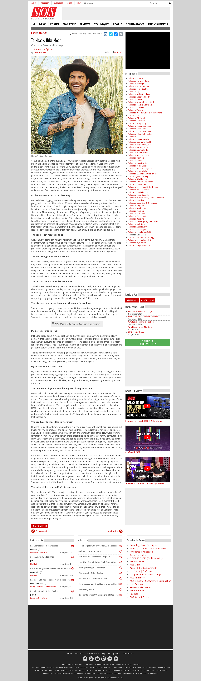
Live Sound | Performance (142, 571)
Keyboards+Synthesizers (38, 553)
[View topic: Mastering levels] (120, 589)
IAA (31, 561)
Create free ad (147, 300)
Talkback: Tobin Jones (137, 110)
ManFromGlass (36, 583)
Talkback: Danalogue (137, 229)
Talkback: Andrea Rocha (138, 150)
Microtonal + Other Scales (90, 573)
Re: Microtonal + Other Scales (44, 546)
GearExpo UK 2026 (132, 452)
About (69, 653)
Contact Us (79, 653)
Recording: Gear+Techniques (143, 545)
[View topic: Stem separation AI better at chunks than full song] (120, 584)
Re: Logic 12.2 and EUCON (42, 557)
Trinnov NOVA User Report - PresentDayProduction (144, 483)
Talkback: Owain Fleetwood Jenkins (142, 174)
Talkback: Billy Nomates (138, 179)
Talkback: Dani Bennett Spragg (141, 237)
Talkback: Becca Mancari (138, 155)
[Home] (44, 12)
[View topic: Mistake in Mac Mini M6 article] (120, 578)
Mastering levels (86, 589)
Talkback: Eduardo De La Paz (140, 134)
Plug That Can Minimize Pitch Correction (97, 562)
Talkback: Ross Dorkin (137, 163)
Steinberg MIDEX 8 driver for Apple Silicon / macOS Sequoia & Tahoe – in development (99, 546)
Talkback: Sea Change (137, 200)
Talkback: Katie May (136, 120)
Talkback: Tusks (135, 115)
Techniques (101, 24)
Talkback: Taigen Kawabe (138, 139)
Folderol (33, 549)
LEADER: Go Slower (136, 332)
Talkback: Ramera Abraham (139, 126)
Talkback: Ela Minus (136, 107)
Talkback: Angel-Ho (136, 205)
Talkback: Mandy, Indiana (138, 81)
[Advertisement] (148, 367)
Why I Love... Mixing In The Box (140, 322)
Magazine (69, 24)
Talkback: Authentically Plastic (140, 181)
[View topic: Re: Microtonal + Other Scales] (72, 546)
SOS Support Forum (139, 597)
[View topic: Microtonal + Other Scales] (120, 573)
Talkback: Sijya (134, 91)
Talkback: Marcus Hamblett (139, 240)
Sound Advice (135, 24)
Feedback (134, 593)
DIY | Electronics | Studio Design (146, 574)
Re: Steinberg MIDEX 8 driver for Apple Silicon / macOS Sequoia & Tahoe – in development (51, 568)
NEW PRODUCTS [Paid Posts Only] (146, 558)
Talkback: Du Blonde (136, 213)
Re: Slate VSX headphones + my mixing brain (51, 580)
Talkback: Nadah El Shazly (139, 97)
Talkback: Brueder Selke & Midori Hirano (145, 113)
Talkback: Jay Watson (137, 242)
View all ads (132, 300)
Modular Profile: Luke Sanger (140, 311)
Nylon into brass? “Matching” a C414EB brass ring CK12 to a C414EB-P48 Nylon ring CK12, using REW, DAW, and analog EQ (99, 595)
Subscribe (58, 3)
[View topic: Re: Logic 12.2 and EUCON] (72, 557)
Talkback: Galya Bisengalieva (140, 144)
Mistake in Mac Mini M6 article (92, 578)
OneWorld (34, 572)
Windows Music (137, 561)
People (117, 24)
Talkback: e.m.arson (136, 78)
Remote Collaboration (140, 587)
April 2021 (118, 52)
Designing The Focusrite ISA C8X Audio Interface (144, 420)
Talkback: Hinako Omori (138, 208)
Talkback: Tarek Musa (137, 128)
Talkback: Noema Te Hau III (139, 142)
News (42, 24)
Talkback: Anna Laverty (137, 227)
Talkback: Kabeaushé (137, 160)
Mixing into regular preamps (91, 567)
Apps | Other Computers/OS (143, 568)
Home (34, 24)
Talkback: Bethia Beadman (139, 94)
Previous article (43, 531)
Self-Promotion (137, 590)
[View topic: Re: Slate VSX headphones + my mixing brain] (72, 580)
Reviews (85, 24)
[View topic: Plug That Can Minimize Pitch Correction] (120, 562)
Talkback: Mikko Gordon (138, 166)
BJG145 (33, 595)
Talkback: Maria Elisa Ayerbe (140, 168)
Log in (33, 3)
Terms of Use (128, 653)
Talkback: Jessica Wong (138, 176)
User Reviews (136, 584)
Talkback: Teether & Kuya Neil (140, 105)
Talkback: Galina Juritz (137, 83)
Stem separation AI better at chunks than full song (99, 584)
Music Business (158, 24)
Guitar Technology (138, 555)
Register (45, 3)
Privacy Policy (113, 653)
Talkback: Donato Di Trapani (140, 86)
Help (79, 3)
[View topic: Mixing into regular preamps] (120, 567)
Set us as (87, 33)
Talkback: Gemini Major (138, 216)
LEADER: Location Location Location (143, 316)
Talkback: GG (133, 136)
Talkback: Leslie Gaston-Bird (140, 131)
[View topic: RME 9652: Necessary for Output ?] (120, 556)
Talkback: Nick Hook (136, 224)
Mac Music (33, 564)
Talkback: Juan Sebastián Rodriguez (143, 187)
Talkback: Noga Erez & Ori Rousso (142, 203)
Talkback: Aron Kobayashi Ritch (141, 102)
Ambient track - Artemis (89, 551)
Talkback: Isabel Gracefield (139, 232)
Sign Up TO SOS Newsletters (147, 342)
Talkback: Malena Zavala (138, 189)
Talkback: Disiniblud (136, 99)
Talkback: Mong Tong (137, 123)
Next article (112, 531)
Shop (69, 3)
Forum (54, 24)
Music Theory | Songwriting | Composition (150, 580)
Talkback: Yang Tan (136, 211)
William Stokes (40, 52)
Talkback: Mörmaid (136, 158)
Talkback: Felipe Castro (138, 89)
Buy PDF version (40, 525)
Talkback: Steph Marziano (139, 245)
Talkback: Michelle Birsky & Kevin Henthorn (146, 197)
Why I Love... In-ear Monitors (140, 327)
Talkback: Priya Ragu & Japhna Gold (143, 221)
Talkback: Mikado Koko (137, 171)
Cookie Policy (93, 653)
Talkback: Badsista (136, 219)
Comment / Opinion (43, 49)
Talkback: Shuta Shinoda (138, 195)
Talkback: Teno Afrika (137, 184)
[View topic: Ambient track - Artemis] (120, 551)
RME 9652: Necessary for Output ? (94, 556)
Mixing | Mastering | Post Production (43, 587)
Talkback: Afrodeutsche (138, 147)
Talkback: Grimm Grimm (138, 152)
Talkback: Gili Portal (136, 118)
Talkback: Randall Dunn (138, 192)
